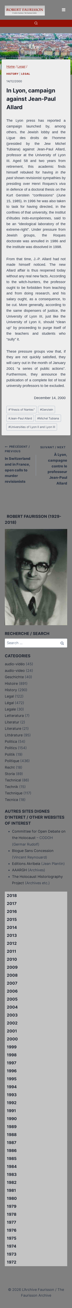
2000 (12, 1039)
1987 (11, 1142)
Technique (13, 793)
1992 (12, 1102)
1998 (12, 1055)
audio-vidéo (15, 664)
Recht (10, 767)
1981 (11, 1190)
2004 (12, 1007)
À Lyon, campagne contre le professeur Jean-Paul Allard (53, 465)
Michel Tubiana (48, 418)
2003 (12, 1015)
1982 (12, 1182)
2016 (12, 911)
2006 (12, 991)
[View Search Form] (36, 23)
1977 (11, 1222)
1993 (12, 1094)
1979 (11, 1206)
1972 (11, 1262)
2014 (12, 927)
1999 (12, 1047)
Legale (10, 709)
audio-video (15, 670)
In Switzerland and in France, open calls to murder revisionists (17, 464)
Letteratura (14, 715)
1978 (11, 1214)
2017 (12, 903)
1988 (12, 1134)
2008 (12, 975)
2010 (12, 959)
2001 (12, 1031)
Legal (25, 73)
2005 (12, 999)
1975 (11, 1238)
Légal (9, 703)
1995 (12, 1078)
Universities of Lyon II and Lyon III (31, 427)
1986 (12, 1150)
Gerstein (46, 409)
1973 (11, 1254)
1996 (12, 1071)
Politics (11, 748)
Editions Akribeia (26, 864)
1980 (12, 1198)
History (12, 73)
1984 (12, 1166)
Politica (11, 741)
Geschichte (14, 677)
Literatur (12, 722)
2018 (12, 895)
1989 (12, 1126)
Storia (10, 774)
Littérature (14, 735)
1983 (12, 1174)
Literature (13, 728)
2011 (11, 951)
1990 (12, 1118)
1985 (12, 1158)
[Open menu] (63, 10)
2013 (12, 935)
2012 (12, 943)
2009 (12, 967)
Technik (11, 787)
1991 (11, 1110)
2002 (12, 1023)
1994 (12, 1086)
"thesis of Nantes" (21, 409)
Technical (13, 780)
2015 (12, 919)
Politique (12, 761)
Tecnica (11, 800)
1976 (11, 1230)
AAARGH (19, 870)
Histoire (11, 683)
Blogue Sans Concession (33, 851)
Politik (10, 754)
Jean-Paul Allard (20, 418)
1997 (11, 1063)
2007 (12, 983)
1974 (11, 1246)
